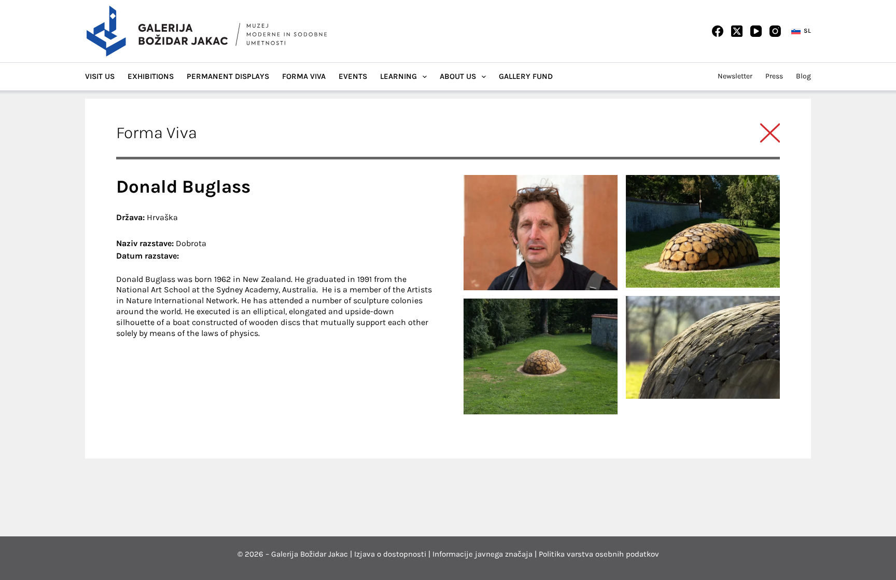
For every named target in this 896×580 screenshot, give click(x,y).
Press (774, 76)
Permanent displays (228, 76)
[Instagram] (775, 31)
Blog (803, 76)
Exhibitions (151, 76)
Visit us (100, 76)
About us (458, 76)
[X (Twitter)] (737, 31)
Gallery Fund (526, 76)
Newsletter (735, 76)
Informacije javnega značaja (482, 554)
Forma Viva (304, 76)
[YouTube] (756, 31)
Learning (398, 76)
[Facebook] (717, 31)
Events (353, 76)
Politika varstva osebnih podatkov (599, 554)
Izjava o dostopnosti (390, 554)
